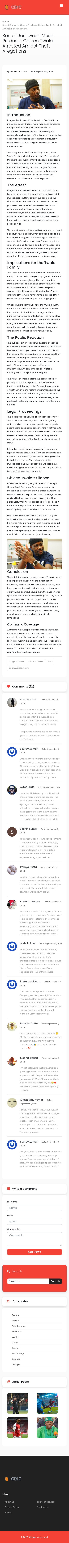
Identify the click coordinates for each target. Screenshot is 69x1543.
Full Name (12, 1201)
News (15, 1342)
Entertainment (19, 1326)
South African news (19, 667)
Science (16, 1358)
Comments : (13, 1229)
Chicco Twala (36, 661)
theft (49, 661)
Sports (15, 1315)
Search (55, 1281)
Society (16, 1348)
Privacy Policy (12, 1507)
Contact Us (42, 1507)
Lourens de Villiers (18, 71)
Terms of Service (45, 1501)
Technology (18, 1353)
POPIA (8, 1512)
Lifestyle (16, 1364)
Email (10, 1215)
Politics (15, 1320)
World (15, 1337)
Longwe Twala (16, 661)
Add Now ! (34, 1252)
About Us (9, 1501)
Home (5, 21)
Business (16, 1331)
